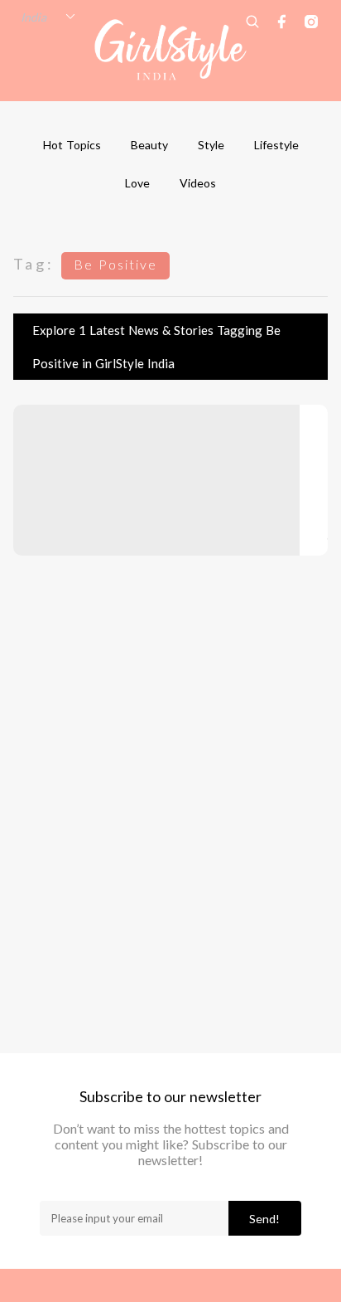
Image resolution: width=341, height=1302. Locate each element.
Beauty (149, 145)
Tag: (34, 264)
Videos (198, 183)
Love (137, 183)
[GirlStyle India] (171, 50)
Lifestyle (276, 145)
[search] (252, 21)
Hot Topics (72, 145)
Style (211, 145)
